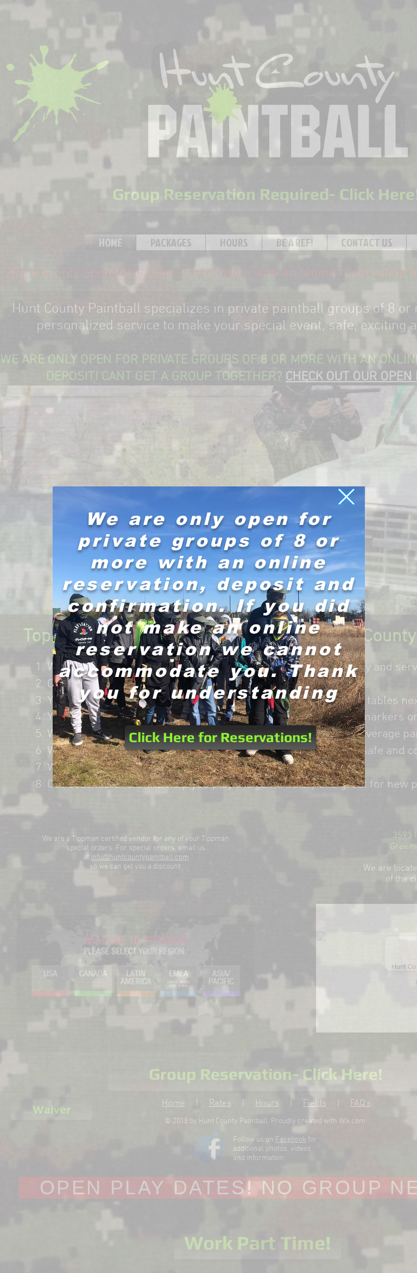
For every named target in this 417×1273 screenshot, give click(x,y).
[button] (346, 497)
